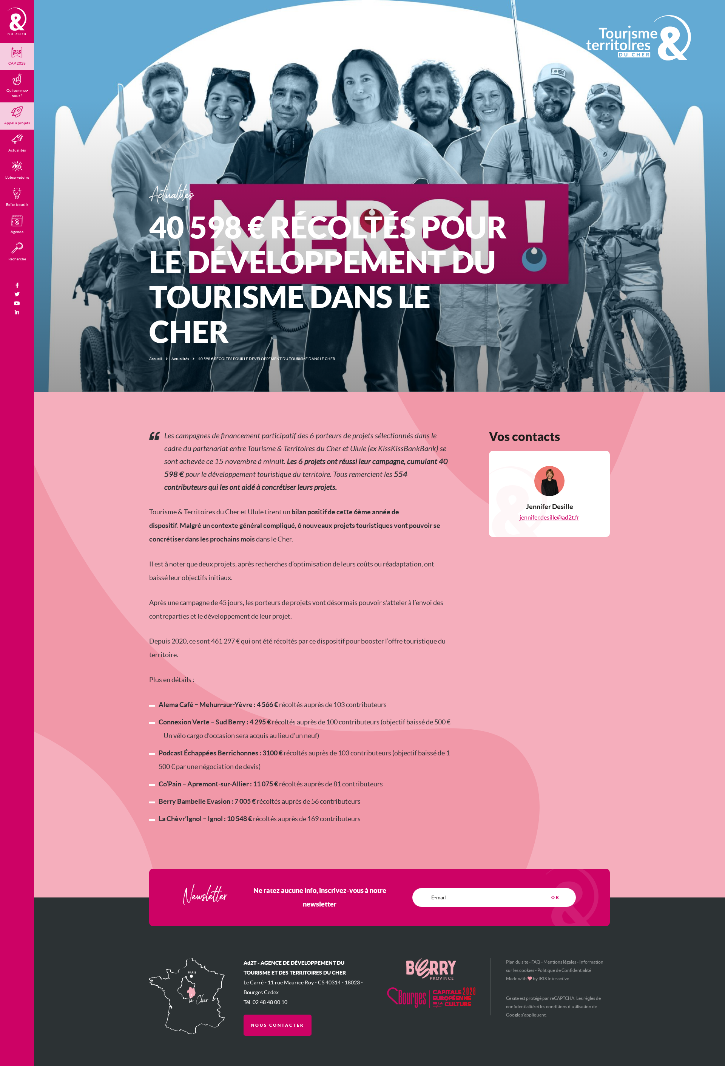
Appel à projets (17, 123)
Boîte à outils (17, 205)
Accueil (155, 359)
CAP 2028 (17, 63)
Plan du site (517, 961)
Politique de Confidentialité (564, 970)
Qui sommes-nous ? (17, 93)
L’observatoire (17, 177)
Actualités (180, 359)
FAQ (535, 961)
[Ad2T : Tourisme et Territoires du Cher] (17, 21)
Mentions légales (559, 961)
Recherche (17, 259)
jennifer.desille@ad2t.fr (549, 517)
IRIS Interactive (553, 978)
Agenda (17, 232)
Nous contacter (277, 1025)
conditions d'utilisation (568, 1006)
